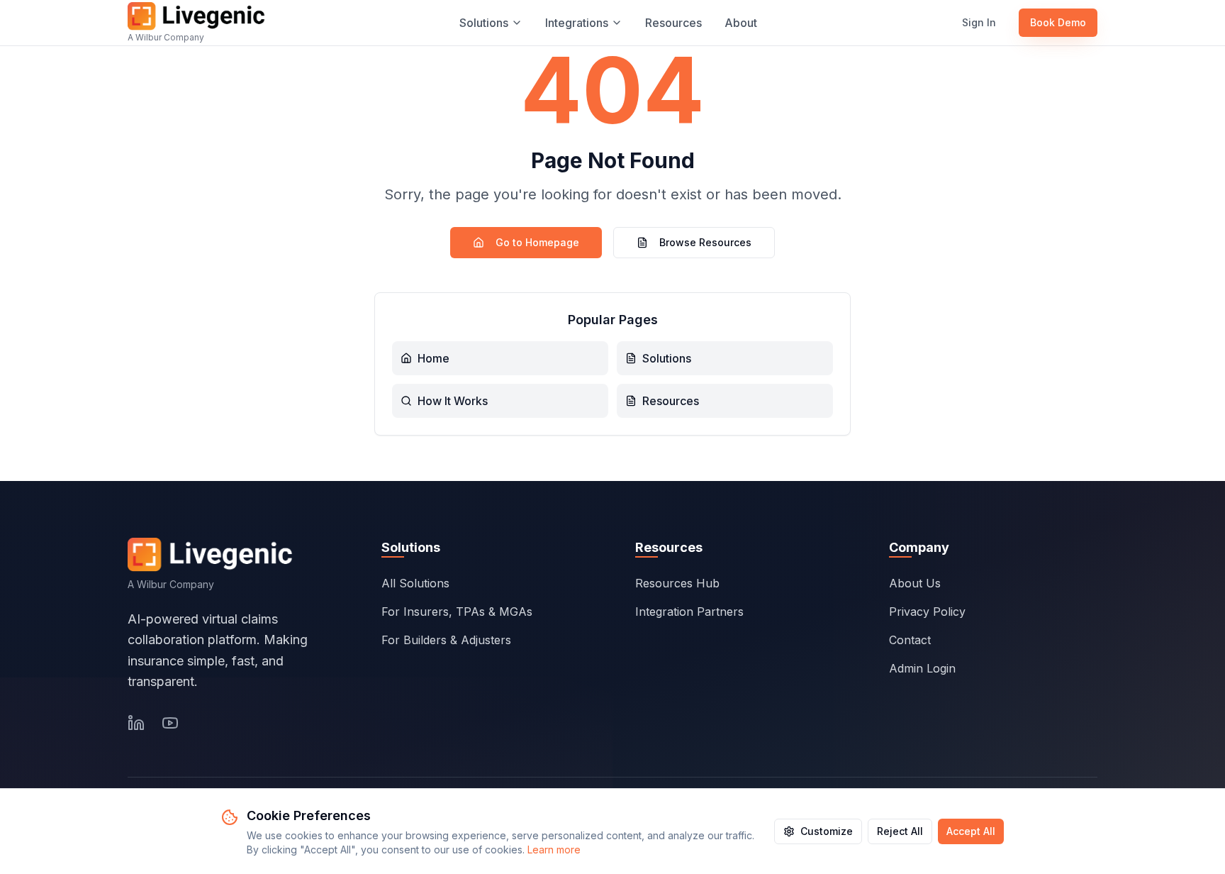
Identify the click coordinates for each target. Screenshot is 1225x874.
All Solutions (415, 583)
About (741, 23)
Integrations (576, 23)
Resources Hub (677, 583)
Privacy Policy (927, 611)
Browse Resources (705, 242)
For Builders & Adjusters (446, 640)
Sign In (979, 22)
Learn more (554, 849)
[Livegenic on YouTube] (170, 722)
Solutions (483, 23)
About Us (915, 583)
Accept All (970, 831)
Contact (910, 640)
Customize (826, 831)
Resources (673, 23)
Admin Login (922, 668)
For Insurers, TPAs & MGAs (456, 611)
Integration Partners (689, 611)
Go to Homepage (537, 242)
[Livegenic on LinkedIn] (136, 722)
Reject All (900, 831)
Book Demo (1058, 22)
